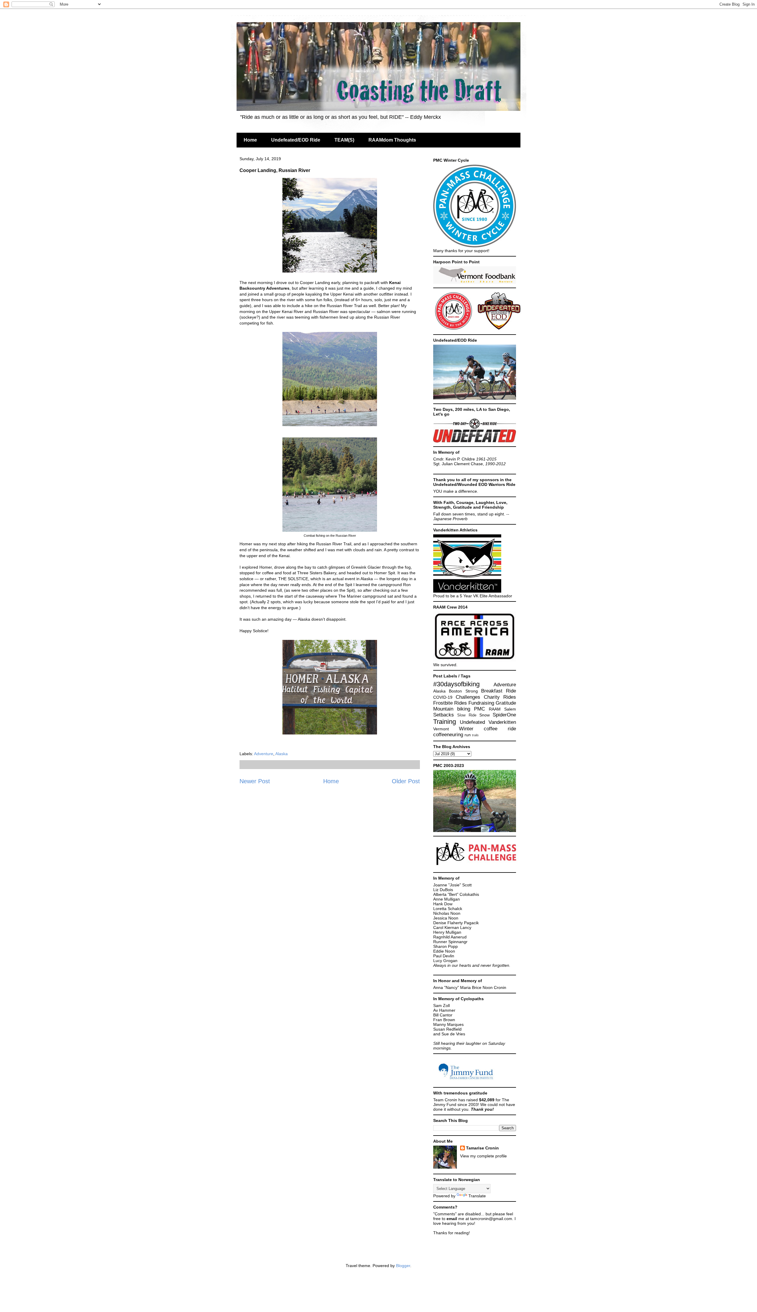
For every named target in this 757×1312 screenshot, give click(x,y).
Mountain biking (451, 709)
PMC (479, 709)
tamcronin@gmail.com (491, 1218)
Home (250, 139)
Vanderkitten (502, 722)
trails (475, 735)
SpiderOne (504, 715)
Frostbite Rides (450, 703)
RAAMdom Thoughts (392, 139)
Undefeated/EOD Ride (295, 139)
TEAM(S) (344, 139)
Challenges (468, 697)
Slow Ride (466, 715)
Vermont (441, 728)
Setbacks (443, 715)
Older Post (406, 781)
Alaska (281, 753)
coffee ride (500, 729)
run (468, 734)
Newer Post (255, 781)
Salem (510, 709)
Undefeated (472, 722)
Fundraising (481, 703)
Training (444, 721)
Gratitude (506, 703)
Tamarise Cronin (482, 1148)
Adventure (263, 753)
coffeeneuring (448, 734)
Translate (477, 1195)
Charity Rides (500, 697)
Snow (484, 715)
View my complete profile (483, 1156)
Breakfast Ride (498, 691)
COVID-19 (442, 697)
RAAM (495, 709)
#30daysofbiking (456, 684)
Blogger (403, 1265)
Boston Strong (463, 691)
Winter (466, 729)
